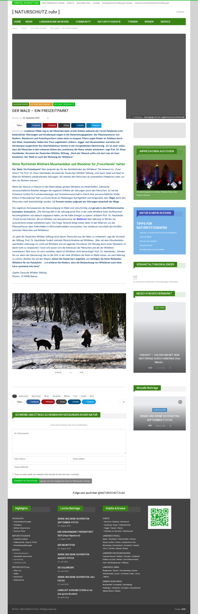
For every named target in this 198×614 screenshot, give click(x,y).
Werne (106, 577)
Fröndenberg (125, 570)
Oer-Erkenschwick (130, 559)
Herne (120, 528)
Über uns (17, 570)
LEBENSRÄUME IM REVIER (54, 21)
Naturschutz (36, 396)
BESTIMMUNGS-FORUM (53, 3)
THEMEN (133, 21)
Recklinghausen (114, 563)
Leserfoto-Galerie (21, 539)
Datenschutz (19, 580)
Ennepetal (117, 585)
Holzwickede (108, 574)
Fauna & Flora (19, 531)
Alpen (105, 539)
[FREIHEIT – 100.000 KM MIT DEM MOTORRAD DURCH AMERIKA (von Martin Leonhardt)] (159, 337)
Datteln (120, 556)
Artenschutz (23, 396)
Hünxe (133, 539)
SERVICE (165, 21)
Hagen (107, 528)
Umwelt (83, 396)
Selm (132, 574)
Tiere (75, 396)
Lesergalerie (159, 410)
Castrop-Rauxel (109, 556)
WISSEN (149, 21)
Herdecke (116, 588)
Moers (118, 542)
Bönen (116, 570)
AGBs (16, 574)
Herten (119, 559)
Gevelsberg (127, 585)
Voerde (136, 545)
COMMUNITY (83, 21)
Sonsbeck (128, 545)
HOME (17, 21)
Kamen (135, 570)
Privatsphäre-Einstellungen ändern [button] (117, 3)
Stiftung (67, 396)
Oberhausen (128, 531)
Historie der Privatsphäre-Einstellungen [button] (152, 3)
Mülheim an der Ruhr (113, 531)
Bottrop (116, 522)
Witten (118, 591)
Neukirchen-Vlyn (129, 542)
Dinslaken (113, 539)
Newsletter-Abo (83, 3)
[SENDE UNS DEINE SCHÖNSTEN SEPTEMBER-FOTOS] (159, 413)
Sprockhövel (135, 588)
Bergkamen (107, 570)
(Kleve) (119, 548)
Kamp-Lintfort (108, 542)
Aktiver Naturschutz (41, 104)
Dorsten (127, 556)
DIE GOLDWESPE (66, 567)
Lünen (117, 574)
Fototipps (18, 525)
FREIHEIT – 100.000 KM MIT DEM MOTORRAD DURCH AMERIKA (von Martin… (159, 358)
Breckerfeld (107, 585)
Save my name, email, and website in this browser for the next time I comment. (47, 474)
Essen (115, 525)
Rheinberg (107, 545)
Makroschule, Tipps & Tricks (25, 542)
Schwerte (125, 574)
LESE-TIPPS (159, 308)
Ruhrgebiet (56, 396)
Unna (137, 574)
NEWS (29, 21)
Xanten (112, 548)
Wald (92, 396)
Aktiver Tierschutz (64, 104)
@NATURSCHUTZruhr (111, 492)
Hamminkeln (123, 539)
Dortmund (124, 522)
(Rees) (125, 548)
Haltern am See (109, 559)
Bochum (107, 522)
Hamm (113, 528)
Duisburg (108, 525)
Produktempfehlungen (23, 545)
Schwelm (125, 588)
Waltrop (125, 563)
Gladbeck (136, 556)
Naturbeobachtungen (22, 522)
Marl (104, 563)
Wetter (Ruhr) (108, 591)
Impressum (18, 577)
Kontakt (96, 3)
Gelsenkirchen (125, 525)
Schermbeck (117, 545)
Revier (46, 396)
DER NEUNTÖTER (66, 545)
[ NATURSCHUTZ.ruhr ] (36, 12)
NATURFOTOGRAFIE (109, 21)
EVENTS (70, 3)
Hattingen (107, 588)
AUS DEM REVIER (20, 104)
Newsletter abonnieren (23, 556)
